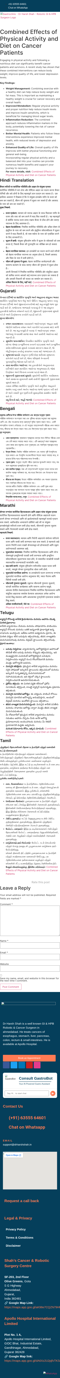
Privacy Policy (16, 1229)
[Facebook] (6, 1065)
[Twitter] (14, 1065)
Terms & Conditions (19, 1237)
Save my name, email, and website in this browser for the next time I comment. (29, 979)
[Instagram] (37, 1065)
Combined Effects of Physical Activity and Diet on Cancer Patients (32, 732)
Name (4, 941)
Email (4, 952)
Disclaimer (13, 1245)
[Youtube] (29, 1065)
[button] (5, 23)
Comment (6, 904)
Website (4, 964)
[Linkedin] (21, 1065)
